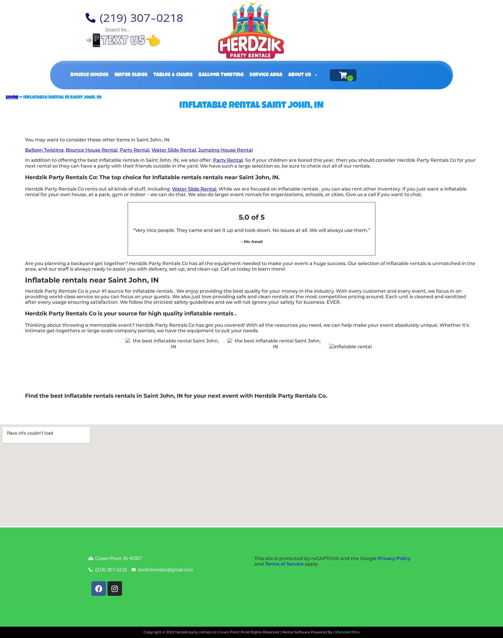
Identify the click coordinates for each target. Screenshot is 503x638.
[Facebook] (98, 588)
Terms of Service (284, 564)
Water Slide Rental (174, 150)
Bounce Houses (89, 75)
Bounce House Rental (91, 150)
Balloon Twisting (221, 75)
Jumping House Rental (225, 150)
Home (12, 97)
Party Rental (134, 150)
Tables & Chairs (173, 75)
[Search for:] (141, 29)
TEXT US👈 (131, 42)
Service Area (265, 75)
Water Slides (131, 75)
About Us (299, 75)
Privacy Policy (394, 558)
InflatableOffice (346, 632)
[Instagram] (114, 588)
